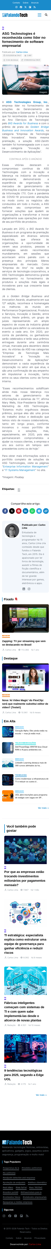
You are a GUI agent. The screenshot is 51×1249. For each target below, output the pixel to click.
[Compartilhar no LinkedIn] (25, 511)
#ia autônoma (9, 1173)
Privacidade (39, 1238)
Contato (16, 2)
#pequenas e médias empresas (17, 1202)
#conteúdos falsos (11, 1197)
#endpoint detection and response (19, 1177)
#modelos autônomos (32, 1168)
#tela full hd (21, 1187)
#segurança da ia (11, 1168)
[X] (25, 7)
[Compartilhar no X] (12, 511)
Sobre (25, 2)
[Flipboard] (30, 7)
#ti (19, 489)
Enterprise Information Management (25, 466)
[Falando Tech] (15, 15)
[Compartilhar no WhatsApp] (32, 511)
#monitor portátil (10, 1192)
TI (3, 27)
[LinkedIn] (24, 589)
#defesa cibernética (37, 1182)
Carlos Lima (22, 52)
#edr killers (8, 1187)
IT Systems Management (20, 470)
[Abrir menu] (39, 15)
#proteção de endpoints (14, 1182)
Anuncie (35, 2)
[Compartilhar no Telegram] (39, 511)
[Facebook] (21, 7)
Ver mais (42, 808)
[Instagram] (16, 7)
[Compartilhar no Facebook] (5, 511)
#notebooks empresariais (35, 1197)
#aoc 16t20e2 (35, 1187)
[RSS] (34, 7)
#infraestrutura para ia (31, 1192)
